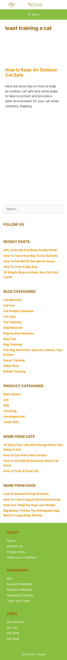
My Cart (12, 627)
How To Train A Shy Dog (20, 267)
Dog (6, 405)
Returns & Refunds (20, 589)
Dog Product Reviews (18, 333)
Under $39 (11, 422)
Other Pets (11, 366)
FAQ (9, 578)
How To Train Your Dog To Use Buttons (30, 255)
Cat (6, 399)
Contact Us (14, 546)
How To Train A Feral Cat (20, 471)
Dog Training (12, 344)
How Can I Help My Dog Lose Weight (29, 505)
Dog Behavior (13, 327)
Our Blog (13, 638)
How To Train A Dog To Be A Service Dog (31, 499)
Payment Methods (19, 584)
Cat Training (12, 322)
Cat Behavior (12, 300)
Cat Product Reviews (18, 311)
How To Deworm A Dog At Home (26, 494)
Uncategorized (14, 416)
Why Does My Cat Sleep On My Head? (30, 250)
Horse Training (14, 360)
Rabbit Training (14, 371)
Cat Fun (9, 305)
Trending (9, 411)
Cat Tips (9, 316)
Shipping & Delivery (20, 595)
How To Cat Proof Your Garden (25, 455)
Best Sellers (12, 394)
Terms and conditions (22, 557)
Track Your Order (18, 601)
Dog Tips (9, 339)
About (11, 540)
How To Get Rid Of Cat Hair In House (29, 261)
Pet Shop (13, 633)
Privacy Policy (16, 552)
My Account (15, 622)
